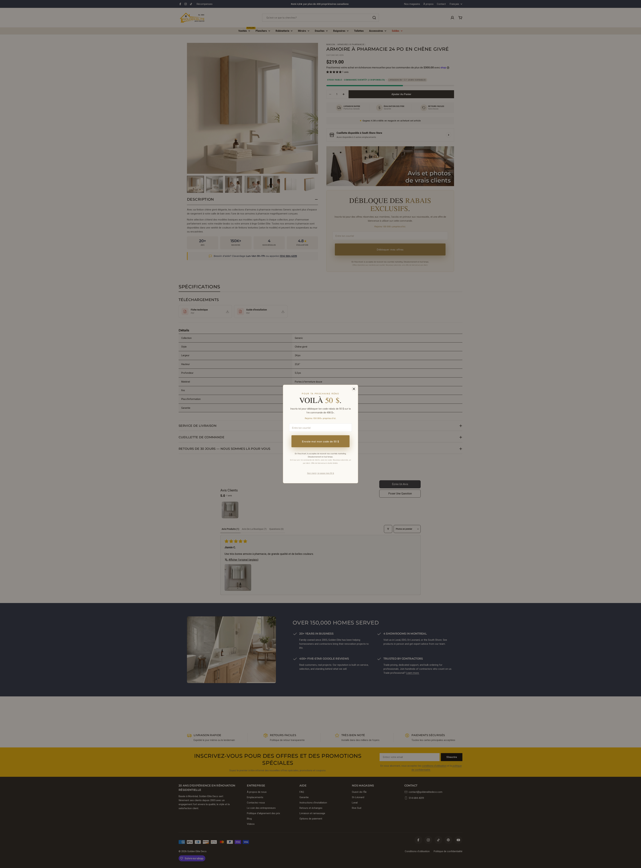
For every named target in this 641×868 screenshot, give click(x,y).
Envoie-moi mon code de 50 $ (320, 441)
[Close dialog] (353, 388)
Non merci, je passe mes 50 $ (320, 473)
